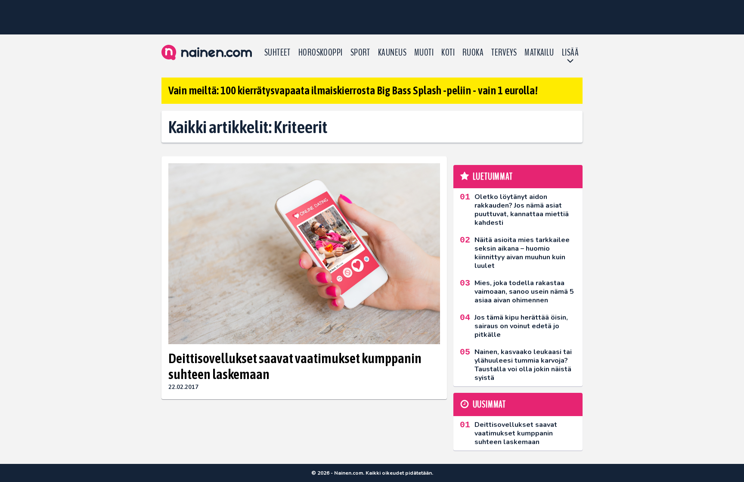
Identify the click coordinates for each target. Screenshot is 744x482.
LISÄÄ (570, 52)
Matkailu (539, 52)
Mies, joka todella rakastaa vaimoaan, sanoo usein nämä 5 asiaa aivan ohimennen (524, 291)
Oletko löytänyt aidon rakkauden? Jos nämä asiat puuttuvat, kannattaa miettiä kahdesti (521, 209)
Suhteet (277, 52)
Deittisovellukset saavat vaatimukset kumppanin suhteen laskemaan (295, 366)
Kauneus (392, 52)
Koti (448, 52)
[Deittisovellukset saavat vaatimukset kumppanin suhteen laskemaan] (304, 254)
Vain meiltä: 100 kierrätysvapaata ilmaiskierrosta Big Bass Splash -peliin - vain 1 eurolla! (353, 90)
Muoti (424, 52)
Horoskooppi (320, 52)
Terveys (504, 52)
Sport (360, 52)
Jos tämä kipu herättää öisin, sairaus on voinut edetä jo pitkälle (521, 326)
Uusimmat (489, 404)
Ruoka (473, 52)
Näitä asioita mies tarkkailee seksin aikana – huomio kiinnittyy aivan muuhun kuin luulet (522, 253)
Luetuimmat (493, 176)
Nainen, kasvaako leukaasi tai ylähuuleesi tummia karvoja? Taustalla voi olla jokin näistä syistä (523, 364)
